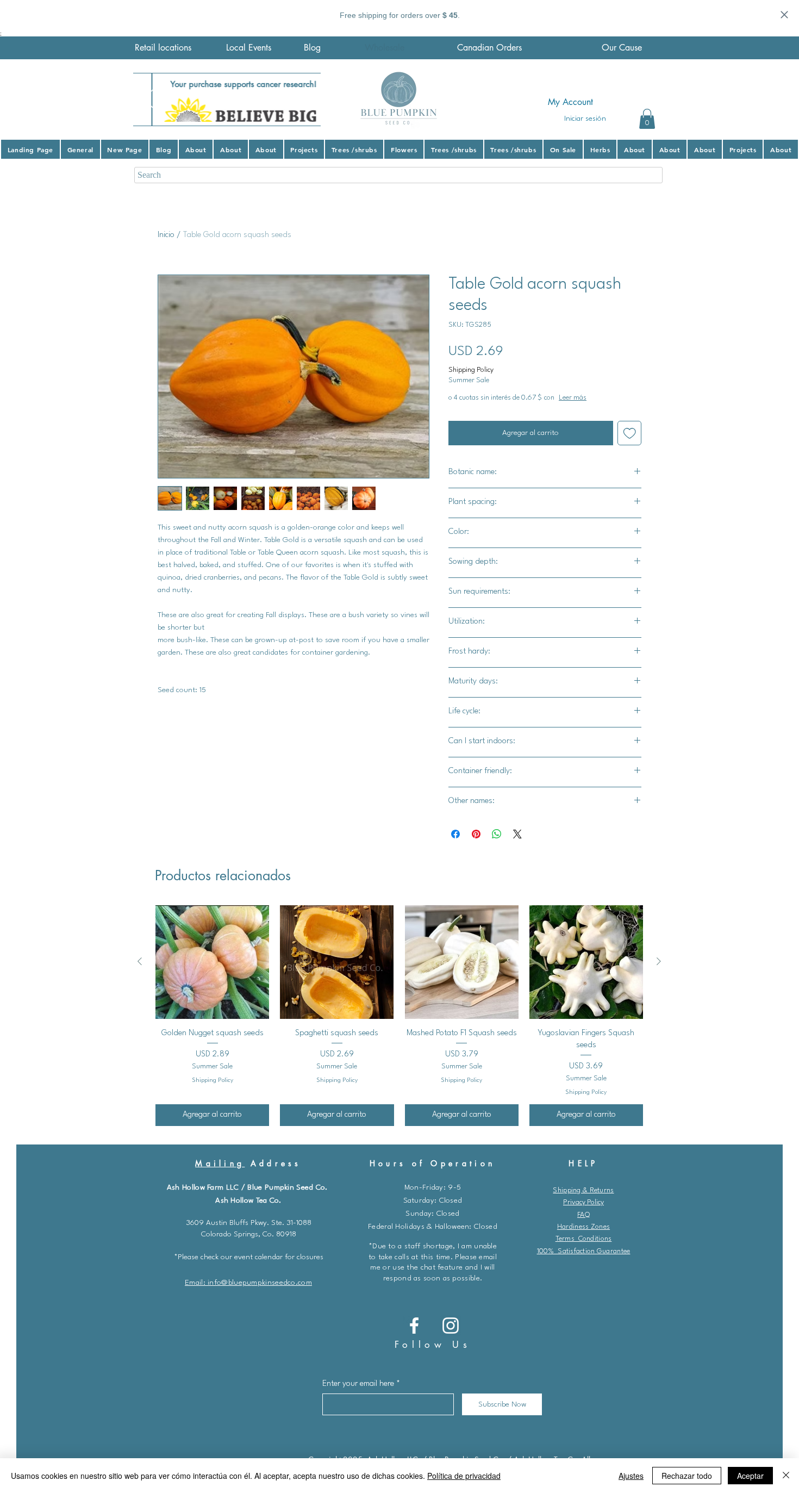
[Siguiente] (658, 961)
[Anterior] (139, 961)
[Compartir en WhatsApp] (496, 834)
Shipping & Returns (583, 1190)
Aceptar (750, 1475)
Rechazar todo (686, 1475)
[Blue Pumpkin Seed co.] (414, 1325)
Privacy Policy (583, 1202)
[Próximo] (305, 99)
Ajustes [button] (631, 1475)
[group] (399, 1016)
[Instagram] (450, 1325)
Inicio (166, 235)
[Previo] (148, 99)
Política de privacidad (464, 1475)
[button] (647, 119)
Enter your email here (358, 1384)
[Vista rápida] (212, 962)
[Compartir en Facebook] (455, 834)
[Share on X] (517, 834)
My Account (570, 102)
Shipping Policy (471, 370)
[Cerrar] (785, 1475)
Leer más (617, 397)
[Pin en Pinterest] (476, 834)
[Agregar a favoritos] (629, 433)
